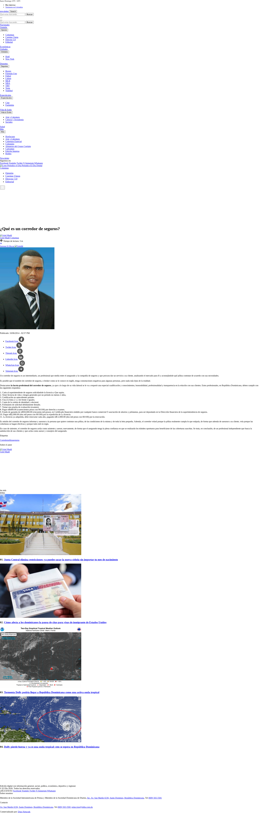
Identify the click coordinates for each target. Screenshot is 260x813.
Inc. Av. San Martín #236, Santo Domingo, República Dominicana (115, 798)
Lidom (8, 78)
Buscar (30, 14)
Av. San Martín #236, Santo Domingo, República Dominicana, (27, 807)
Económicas (5, 47)
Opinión (3, 27)
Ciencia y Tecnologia (14, 119)
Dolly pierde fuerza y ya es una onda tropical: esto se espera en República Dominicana (51, 746)
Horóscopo (10, 136)
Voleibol (9, 90)
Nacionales (4, 25)
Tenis (7, 88)
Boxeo (8, 71)
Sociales (8, 122)
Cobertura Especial (13, 141)
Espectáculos (5, 95)
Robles (8, 153)
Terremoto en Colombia (14, 7)
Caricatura (9, 149)
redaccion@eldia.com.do (82, 807)
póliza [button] (10, 440)
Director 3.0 (10, 39)
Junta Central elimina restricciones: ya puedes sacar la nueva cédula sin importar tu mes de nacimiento (61, 559)
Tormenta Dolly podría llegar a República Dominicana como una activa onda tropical (51, 692)
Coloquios (9, 144)
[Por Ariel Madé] (6, 235)
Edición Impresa (12, 151)
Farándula (9, 105)
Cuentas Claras (11, 37)
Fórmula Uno (11, 73)
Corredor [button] (4, 440)
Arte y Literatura (12, 117)
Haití (7, 56)
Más (2, 129)
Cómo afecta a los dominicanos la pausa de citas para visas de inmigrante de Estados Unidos (55, 622)
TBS (7, 86)
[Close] (1, 20)
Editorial (9, 42)
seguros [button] (16, 440)
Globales (4, 49)
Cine (7, 103)
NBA (7, 83)
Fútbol (8, 76)
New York (9, 59)
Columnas (9, 35)
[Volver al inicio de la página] (2, 187)
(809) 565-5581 (155, 798)
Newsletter (4, 158)
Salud (2, 127)
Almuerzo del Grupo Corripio (18, 146)
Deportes (4, 63)
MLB (7, 81)
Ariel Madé (5, 238)
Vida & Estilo (6, 110)
